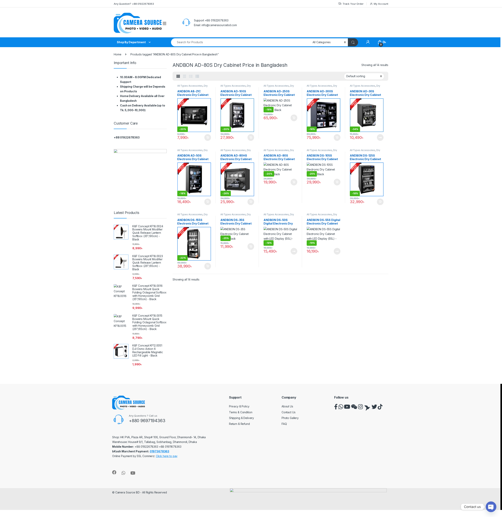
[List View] (191, 76)
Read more (380, 137)
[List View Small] (197, 76)
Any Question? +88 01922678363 (134, 3)
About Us (287, 406)
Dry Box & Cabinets (192, 87)
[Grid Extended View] (184, 76)
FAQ (284, 423)
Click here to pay (167, 456)
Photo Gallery (290, 418)
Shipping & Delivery (241, 418)
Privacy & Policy (239, 406)
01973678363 (159, 451)
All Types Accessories (190, 85)
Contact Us (289, 412)
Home (117, 54)
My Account (381, 3)
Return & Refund (239, 423)
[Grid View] (178, 76)
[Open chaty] (491, 506)
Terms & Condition (240, 412)
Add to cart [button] (207, 137)
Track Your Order (353, 3)
